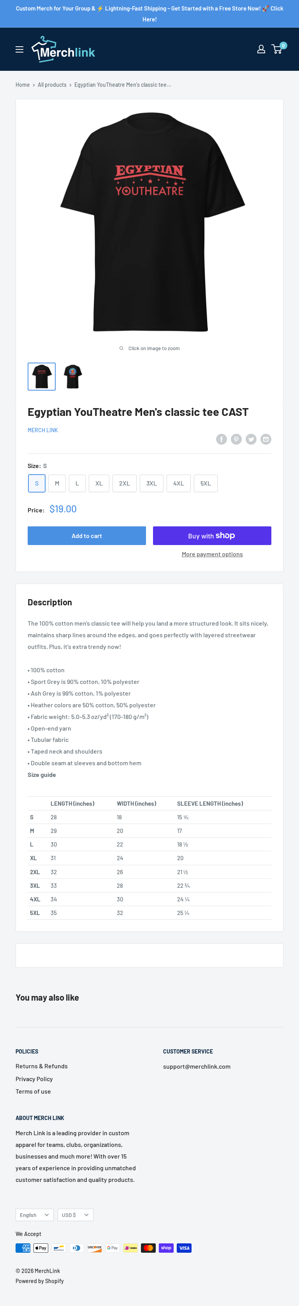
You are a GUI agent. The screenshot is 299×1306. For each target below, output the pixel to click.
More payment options (212, 553)
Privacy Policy (34, 1078)
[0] (277, 49)
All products (52, 84)
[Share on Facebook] (221, 439)
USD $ (69, 1214)
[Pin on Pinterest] (236, 439)
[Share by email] (265, 439)
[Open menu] (19, 49)
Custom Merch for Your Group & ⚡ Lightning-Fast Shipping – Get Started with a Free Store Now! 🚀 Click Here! (149, 14)
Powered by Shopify (40, 1281)
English (28, 1214)
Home (23, 84)
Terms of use (33, 1091)
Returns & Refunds (42, 1065)
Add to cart (87, 535)
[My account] (261, 49)
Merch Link (43, 430)
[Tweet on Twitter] (251, 439)
